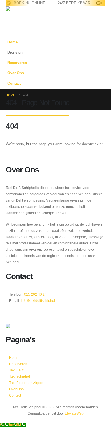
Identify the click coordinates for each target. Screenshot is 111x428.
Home (12, 42)
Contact (14, 83)
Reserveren (17, 63)
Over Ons (15, 73)
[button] (99, 61)
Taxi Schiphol (19, 376)
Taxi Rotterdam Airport (26, 383)
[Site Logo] (23, 14)
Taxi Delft (16, 370)
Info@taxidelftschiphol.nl (40, 300)
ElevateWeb (74, 413)
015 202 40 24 (35, 294)
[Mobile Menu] (9, 30)
